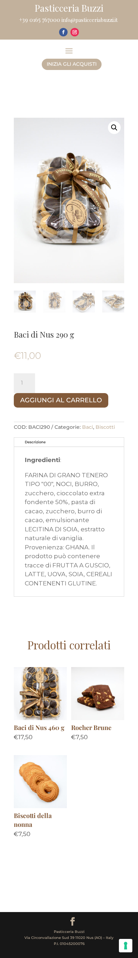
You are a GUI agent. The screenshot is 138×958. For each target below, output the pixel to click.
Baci (87, 427)
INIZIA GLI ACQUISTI (72, 64)
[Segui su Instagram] (74, 32)
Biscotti (105, 427)
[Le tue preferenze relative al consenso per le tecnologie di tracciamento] (125, 945)
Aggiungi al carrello (61, 400)
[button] (114, 127)
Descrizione (35, 442)
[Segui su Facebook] (63, 32)
